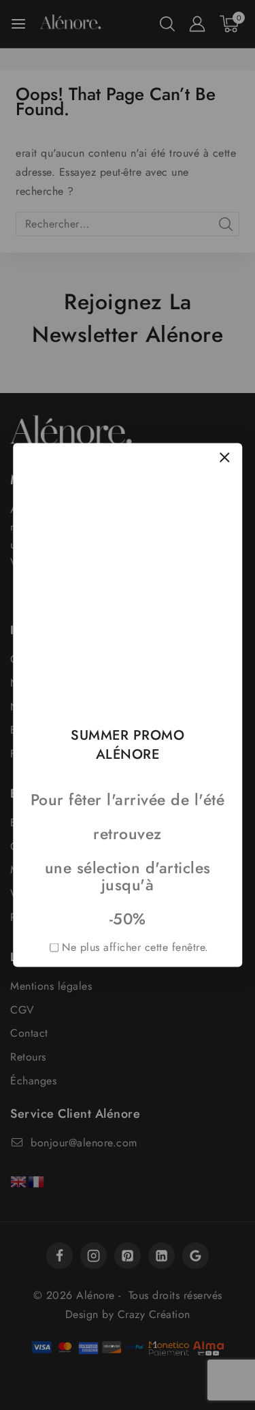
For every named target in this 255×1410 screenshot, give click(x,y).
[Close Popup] (224, 457)
